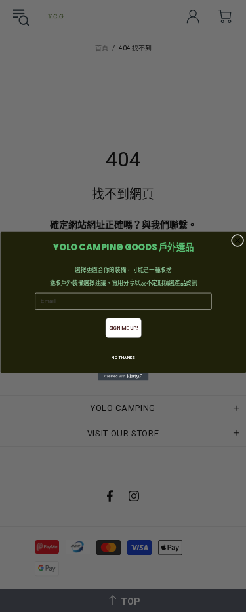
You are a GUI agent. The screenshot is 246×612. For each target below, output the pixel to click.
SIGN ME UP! (123, 328)
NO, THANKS (123, 358)
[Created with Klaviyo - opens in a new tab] (123, 377)
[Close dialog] (237, 240)
